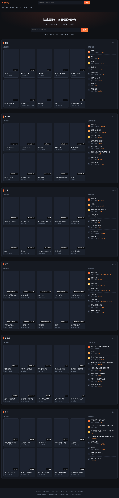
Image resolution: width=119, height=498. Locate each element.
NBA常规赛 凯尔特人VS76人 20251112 (102, 431)
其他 (31, 7)
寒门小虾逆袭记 (95, 231)
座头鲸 (93, 351)
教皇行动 (93, 83)
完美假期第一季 (95, 310)
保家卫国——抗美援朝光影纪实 (100, 346)
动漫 (17, 7)
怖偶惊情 (93, 67)
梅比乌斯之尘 (94, 236)
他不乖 (93, 447)
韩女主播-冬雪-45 (96, 458)
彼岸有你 (93, 124)
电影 (7, 7)
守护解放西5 (94, 288)
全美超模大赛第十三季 (97, 141)
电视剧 (12, 7)
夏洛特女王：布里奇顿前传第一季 (100, 152)
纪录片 (26, 7)
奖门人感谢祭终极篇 (96, 305)
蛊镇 (92, 56)
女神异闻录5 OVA (96, 220)
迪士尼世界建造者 (96, 384)
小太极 (93, 204)
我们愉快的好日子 (96, 130)
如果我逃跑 (94, 89)
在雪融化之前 (94, 442)
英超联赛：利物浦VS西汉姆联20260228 (102, 436)
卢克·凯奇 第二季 (95, 157)
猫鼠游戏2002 (95, 72)
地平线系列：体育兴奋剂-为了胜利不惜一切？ (103, 362)
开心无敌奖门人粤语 (96, 146)
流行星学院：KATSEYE (97, 357)
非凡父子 (93, 61)
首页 (2, 7)
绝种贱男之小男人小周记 (98, 420)
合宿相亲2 (94, 294)
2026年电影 (64, 491)
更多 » (114, 43)
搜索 (87, 3)
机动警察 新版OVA (96, 225)
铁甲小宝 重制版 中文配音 (98, 209)
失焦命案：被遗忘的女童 (98, 379)
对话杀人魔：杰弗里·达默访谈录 (100, 368)
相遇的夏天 (94, 272)
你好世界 (93, 198)
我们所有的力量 (95, 78)
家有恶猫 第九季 (95, 135)
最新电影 (38, 491)
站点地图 (80, 491)
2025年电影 (72, 491)
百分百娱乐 (94, 299)
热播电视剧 (46, 491)
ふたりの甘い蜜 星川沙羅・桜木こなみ (102, 425)
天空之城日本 (94, 215)
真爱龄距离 (94, 283)
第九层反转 (94, 51)
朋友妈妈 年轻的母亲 (97, 453)
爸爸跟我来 (94, 278)
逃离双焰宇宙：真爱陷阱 (98, 373)
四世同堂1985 (95, 163)
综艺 (21, 7)
